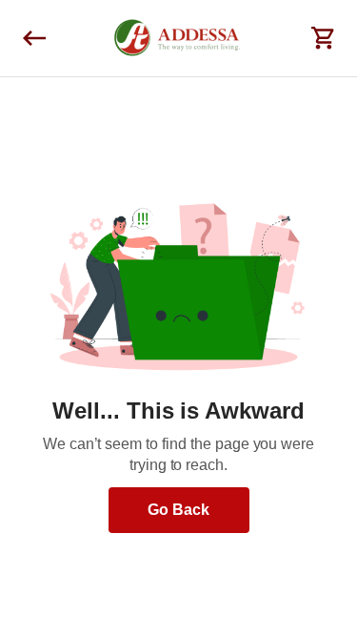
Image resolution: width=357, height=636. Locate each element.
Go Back (178, 510)
